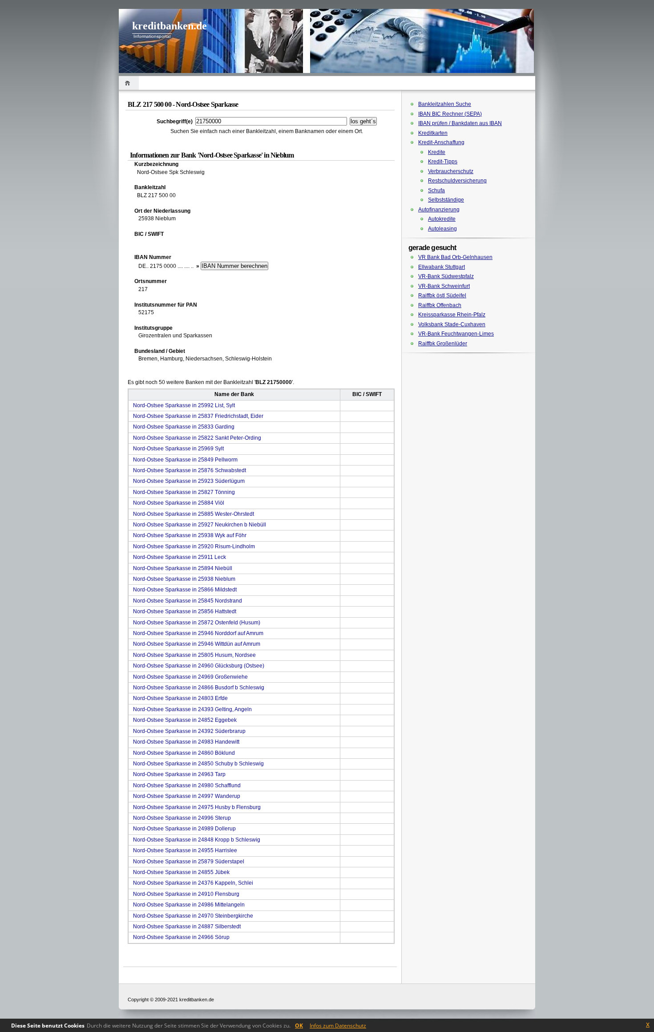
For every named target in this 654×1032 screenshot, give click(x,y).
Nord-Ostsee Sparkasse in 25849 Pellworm (185, 460)
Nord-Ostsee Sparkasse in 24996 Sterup (182, 818)
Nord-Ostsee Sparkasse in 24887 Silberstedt (187, 926)
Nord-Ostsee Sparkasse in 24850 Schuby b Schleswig (198, 764)
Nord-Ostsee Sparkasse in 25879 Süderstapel (188, 861)
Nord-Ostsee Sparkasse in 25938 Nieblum (184, 579)
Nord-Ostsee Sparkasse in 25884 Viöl (178, 503)
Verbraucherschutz (450, 171)
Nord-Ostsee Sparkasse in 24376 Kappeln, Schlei (193, 883)
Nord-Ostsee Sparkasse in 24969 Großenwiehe (190, 677)
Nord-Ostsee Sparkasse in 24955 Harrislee (185, 850)
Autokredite (442, 219)
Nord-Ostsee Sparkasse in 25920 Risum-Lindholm (194, 546)
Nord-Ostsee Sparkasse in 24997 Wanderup (186, 796)
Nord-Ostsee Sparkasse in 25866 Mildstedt (185, 590)
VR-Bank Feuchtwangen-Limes (456, 334)
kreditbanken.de (169, 26)
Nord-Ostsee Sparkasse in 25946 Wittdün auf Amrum (196, 644)
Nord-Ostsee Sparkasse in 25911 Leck (179, 557)
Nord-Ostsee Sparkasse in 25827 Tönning (184, 492)
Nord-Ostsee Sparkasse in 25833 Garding (183, 427)
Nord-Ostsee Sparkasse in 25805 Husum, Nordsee (194, 655)
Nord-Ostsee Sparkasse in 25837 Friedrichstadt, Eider (198, 416)
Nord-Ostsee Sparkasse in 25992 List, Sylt (184, 405)
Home (129, 83)
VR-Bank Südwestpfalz (446, 276)
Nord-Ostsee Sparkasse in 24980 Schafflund (187, 785)
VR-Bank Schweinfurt (444, 286)
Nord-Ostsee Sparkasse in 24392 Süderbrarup (189, 731)
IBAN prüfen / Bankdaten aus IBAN (460, 123)
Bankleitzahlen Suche (444, 104)
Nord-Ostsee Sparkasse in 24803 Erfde (180, 698)
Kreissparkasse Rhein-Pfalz (451, 315)
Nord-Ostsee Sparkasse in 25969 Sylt (178, 448)
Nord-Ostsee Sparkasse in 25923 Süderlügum (189, 481)
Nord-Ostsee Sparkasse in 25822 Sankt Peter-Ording (197, 438)
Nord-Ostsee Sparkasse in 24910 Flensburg (186, 894)
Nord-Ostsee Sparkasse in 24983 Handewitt (186, 742)
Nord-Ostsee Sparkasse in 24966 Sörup (181, 937)
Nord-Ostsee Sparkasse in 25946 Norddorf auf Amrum (198, 633)
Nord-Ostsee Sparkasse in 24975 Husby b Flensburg (197, 807)
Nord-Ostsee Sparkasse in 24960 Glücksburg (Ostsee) (198, 666)
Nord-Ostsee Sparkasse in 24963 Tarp (179, 774)
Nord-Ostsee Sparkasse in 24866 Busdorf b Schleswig (198, 687)
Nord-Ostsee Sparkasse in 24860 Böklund (184, 753)
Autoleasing (442, 229)
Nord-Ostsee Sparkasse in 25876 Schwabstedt (189, 470)
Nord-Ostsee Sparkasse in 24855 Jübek (181, 872)
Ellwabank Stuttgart (441, 267)
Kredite (436, 152)
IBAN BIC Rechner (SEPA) (450, 114)
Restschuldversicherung (457, 181)
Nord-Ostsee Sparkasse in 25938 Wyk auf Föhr (189, 535)
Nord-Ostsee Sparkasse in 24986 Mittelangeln (189, 905)
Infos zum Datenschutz (338, 1025)
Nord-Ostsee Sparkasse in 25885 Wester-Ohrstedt (193, 514)
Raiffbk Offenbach (439, 305)
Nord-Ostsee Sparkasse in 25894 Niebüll (182, 568)
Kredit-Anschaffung (441, 142)
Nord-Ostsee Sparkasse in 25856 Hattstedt (184, 611)
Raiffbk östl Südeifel (442, 295)
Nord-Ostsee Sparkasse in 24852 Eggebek (185, 720)
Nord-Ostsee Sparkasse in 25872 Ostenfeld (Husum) (196, 622)
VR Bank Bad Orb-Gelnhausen (455, 257)
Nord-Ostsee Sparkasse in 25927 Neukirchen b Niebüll (199, 525)
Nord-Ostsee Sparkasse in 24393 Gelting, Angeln (192, 709)
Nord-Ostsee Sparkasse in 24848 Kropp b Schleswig (196, 840)
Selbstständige (446, 200)
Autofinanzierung (439, 209)
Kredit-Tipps (442, 161)
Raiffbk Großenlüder (442, 343)
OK (299, 1025)
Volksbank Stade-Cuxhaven (451, 324)
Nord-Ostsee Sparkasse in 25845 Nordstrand (187, 601)
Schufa (436, 190)
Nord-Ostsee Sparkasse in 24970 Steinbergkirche (193, 916)
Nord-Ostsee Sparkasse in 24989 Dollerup (184, 829)
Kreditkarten (433, 133)
